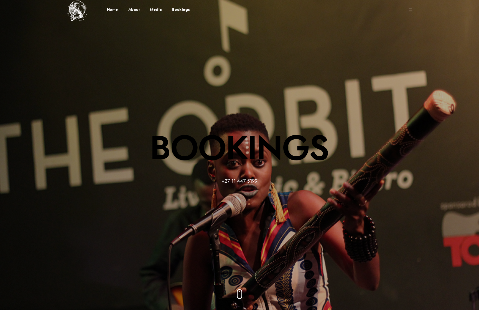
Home (112, 10)
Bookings (181, 10)
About (134, 10)
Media (156, 10)
